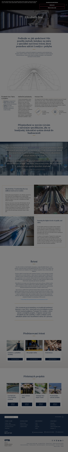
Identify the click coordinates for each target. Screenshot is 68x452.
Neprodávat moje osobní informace (52, 2)
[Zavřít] (66, 5)
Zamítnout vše (52, 5)
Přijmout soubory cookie (52, 7)
